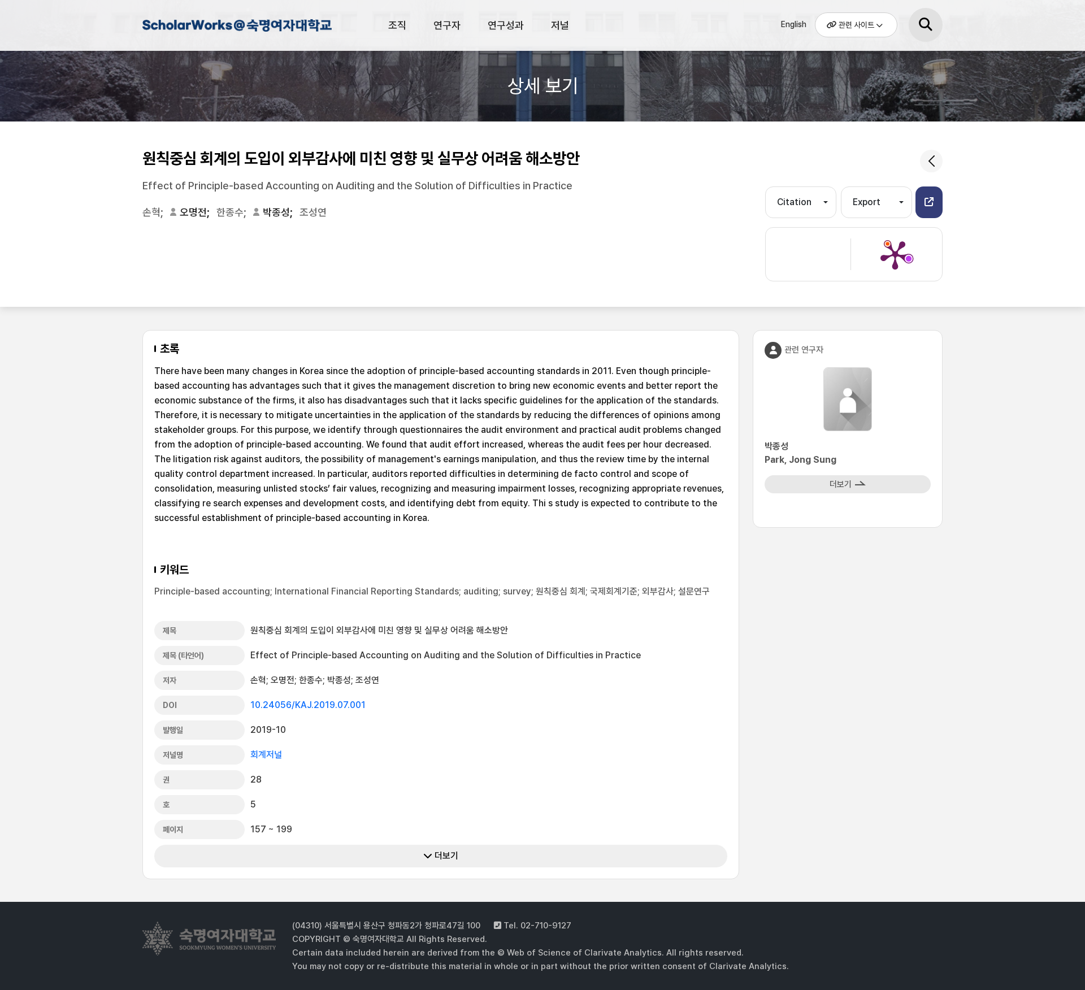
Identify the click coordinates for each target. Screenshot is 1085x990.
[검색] (926, 25)
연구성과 (506, 25)
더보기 (445, 855)
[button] (929, 202)
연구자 (447, 25)
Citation (794, 202)
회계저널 (266, 754)
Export (866, 202)
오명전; (196, 212)
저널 (560, 25)
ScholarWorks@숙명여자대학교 (235, 27)
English (793, 24)
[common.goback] (931, 161)
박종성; (279, 212)
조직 (397, 25)
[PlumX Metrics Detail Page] (895, 254)
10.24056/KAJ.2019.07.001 (308, 705)
